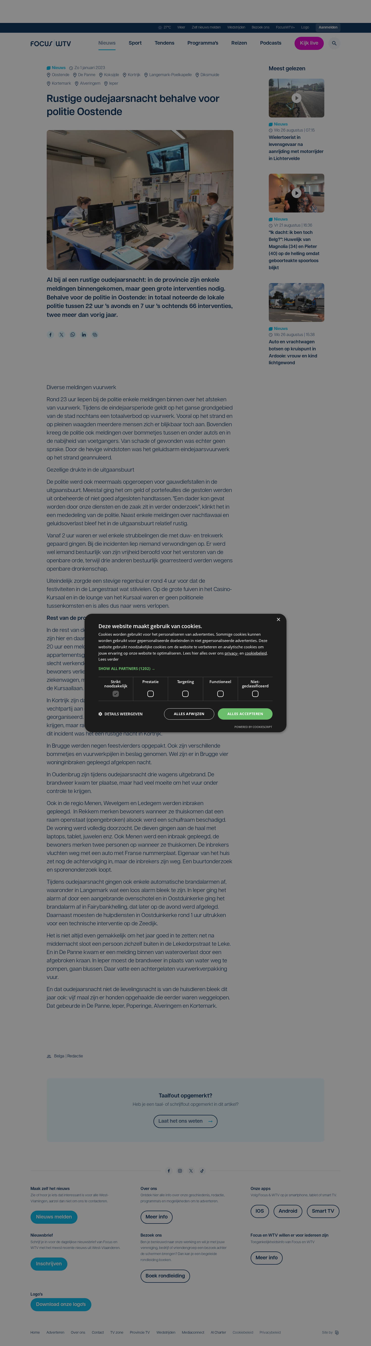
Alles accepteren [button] (245, 713)
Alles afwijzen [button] (189, 713)
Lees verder (108, 659)
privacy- (231, 653)
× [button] (278, 620)
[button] (185, 668)
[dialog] (185, 673)
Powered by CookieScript (253, 727)
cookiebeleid (256, 653)
